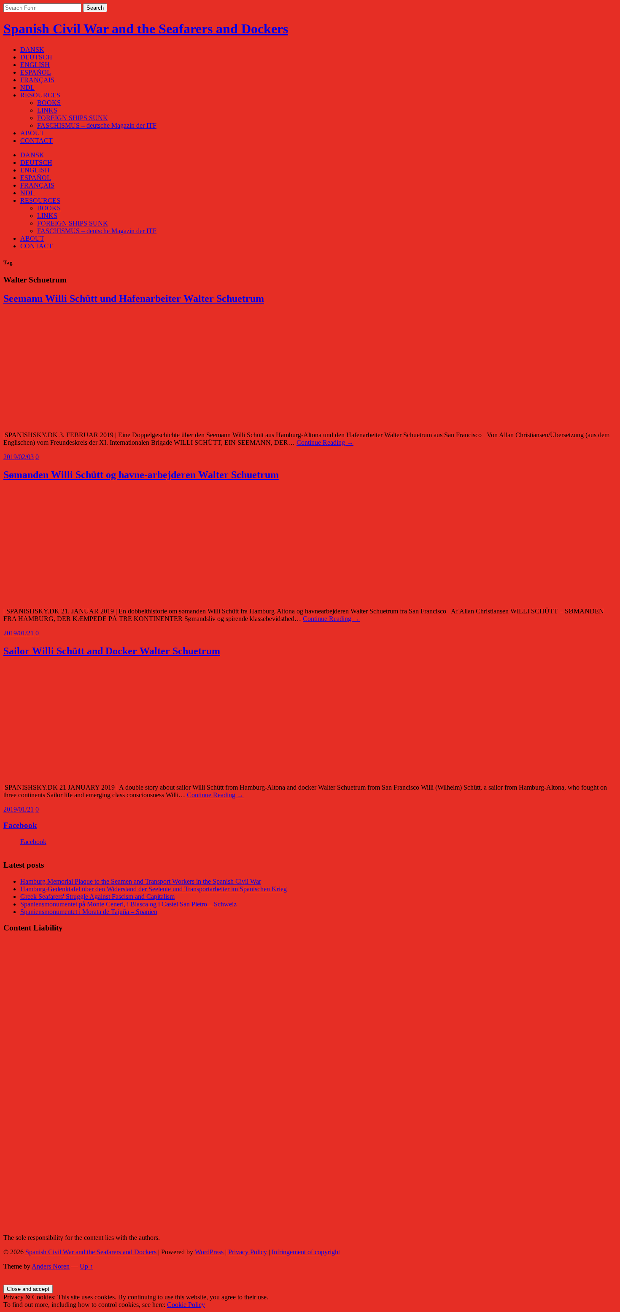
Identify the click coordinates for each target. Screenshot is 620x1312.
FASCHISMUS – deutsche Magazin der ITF (96, 125)
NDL (27, 87)
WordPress (209, 1252)
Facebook (20, 825)
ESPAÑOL (35, 72)
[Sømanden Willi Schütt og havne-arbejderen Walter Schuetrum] (94, 596)
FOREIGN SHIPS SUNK (72, 117)
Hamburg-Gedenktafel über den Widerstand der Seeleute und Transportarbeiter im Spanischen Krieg (153, 889)
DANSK (32, 49)
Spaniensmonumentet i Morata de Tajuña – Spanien (88, 911)
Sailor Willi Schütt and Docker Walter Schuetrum (111, 650)
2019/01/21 (18, 633)
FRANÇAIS (37, 79)
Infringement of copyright (306, 1252)
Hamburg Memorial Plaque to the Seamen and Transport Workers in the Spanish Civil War (140, 881)
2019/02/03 (18, 456)
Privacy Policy (247, 1252)
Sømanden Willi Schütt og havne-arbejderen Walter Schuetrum (141, 474)
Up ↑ (86, 1266)
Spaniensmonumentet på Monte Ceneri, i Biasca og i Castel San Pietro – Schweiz (128, 904)
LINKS (47, 110)
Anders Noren (51, 1266)
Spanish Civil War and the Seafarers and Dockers (145, 28)
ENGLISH (35, 64)
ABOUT (32, 133)
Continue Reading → (325, 442)
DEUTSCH (36, 57)
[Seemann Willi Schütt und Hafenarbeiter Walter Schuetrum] (94, 420)
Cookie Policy (186, 1304)
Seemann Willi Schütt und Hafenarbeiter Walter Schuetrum (133, 298)
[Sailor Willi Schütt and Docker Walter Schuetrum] (94, 773)
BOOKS (49, 102)
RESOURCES (40, 95)
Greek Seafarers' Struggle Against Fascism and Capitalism (97, 896)
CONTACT (36, 140)
